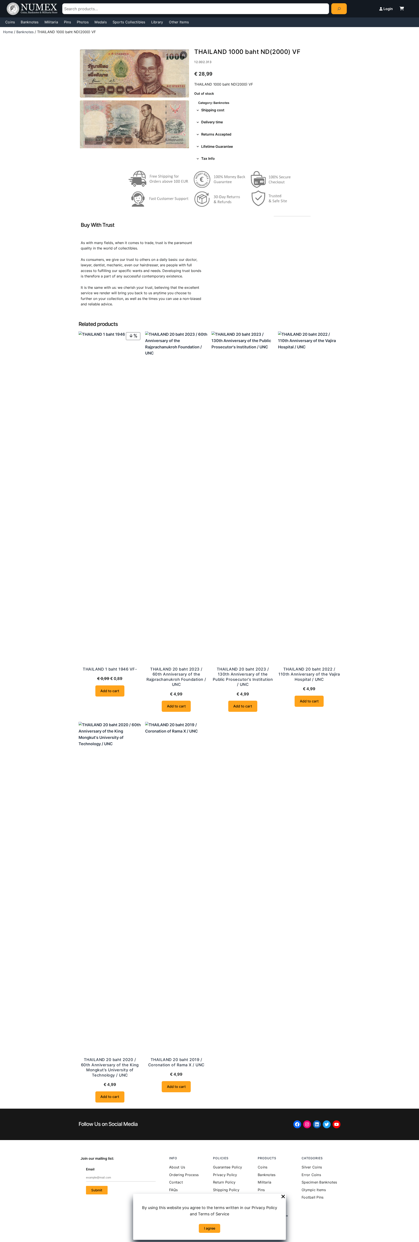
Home (8, 32)
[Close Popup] (283, 1197)
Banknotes (25, 32)
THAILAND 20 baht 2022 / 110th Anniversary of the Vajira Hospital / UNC (309, 674)
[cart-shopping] (401, 8)
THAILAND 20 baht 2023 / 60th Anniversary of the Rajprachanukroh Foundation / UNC (176, 677)
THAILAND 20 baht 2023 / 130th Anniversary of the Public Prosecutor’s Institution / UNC (243, 677)
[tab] (267, 110)
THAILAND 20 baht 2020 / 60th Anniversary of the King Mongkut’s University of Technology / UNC (110, 1067)
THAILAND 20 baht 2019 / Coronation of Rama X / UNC (176, 1062)
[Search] (339, 8)
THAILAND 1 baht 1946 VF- (110, 669)
